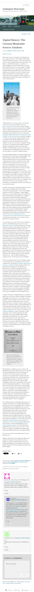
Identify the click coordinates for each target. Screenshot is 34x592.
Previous (24, 34)
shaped (22, 124)
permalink (12, 463)
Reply (7, 493)
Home (4, 26)
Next (29, 34)
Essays (16, 460)
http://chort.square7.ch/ (15, 506)
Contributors (17, 26)
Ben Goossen (20, 50)
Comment (24, 575)
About (9, 26)
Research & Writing (24, 460)
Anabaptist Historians (13, 9)
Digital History (15, 462)
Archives (8, 462)
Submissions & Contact (8, 29)
